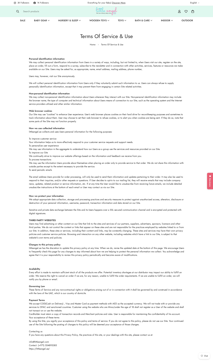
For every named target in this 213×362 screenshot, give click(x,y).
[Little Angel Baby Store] (106, 11)
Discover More (118, 2)
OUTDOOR (187, 20)
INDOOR (165, 20)
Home (92, 44)
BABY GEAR (40, 20)
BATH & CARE (142, 20)
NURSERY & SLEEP (68, 20)
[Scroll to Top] (207, 346)
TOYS (121, 20)
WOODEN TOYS (98, 20)
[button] (192, 11)
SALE (22, 20)
